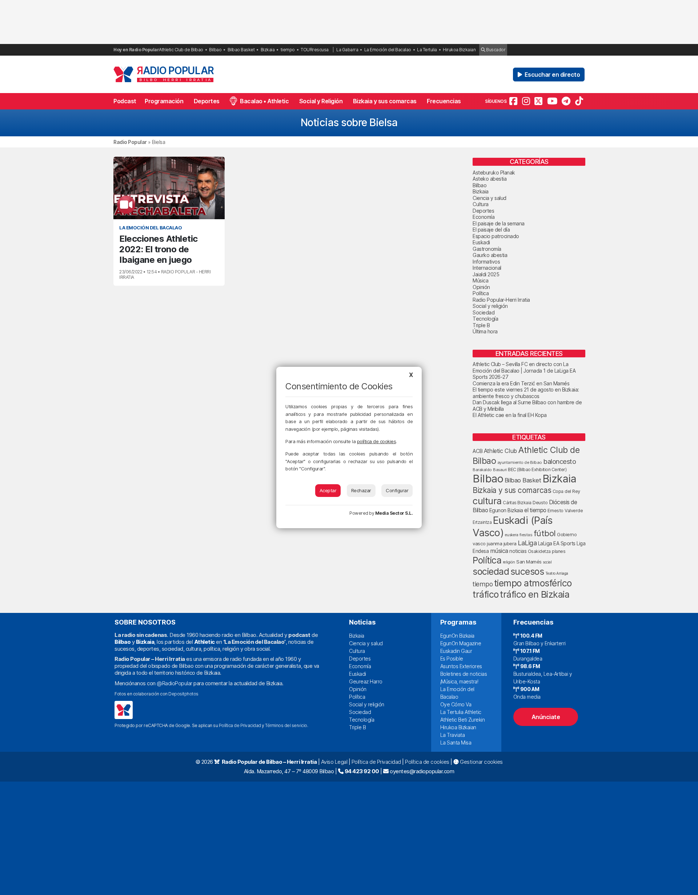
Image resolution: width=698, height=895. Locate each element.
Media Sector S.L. (394, 513)
